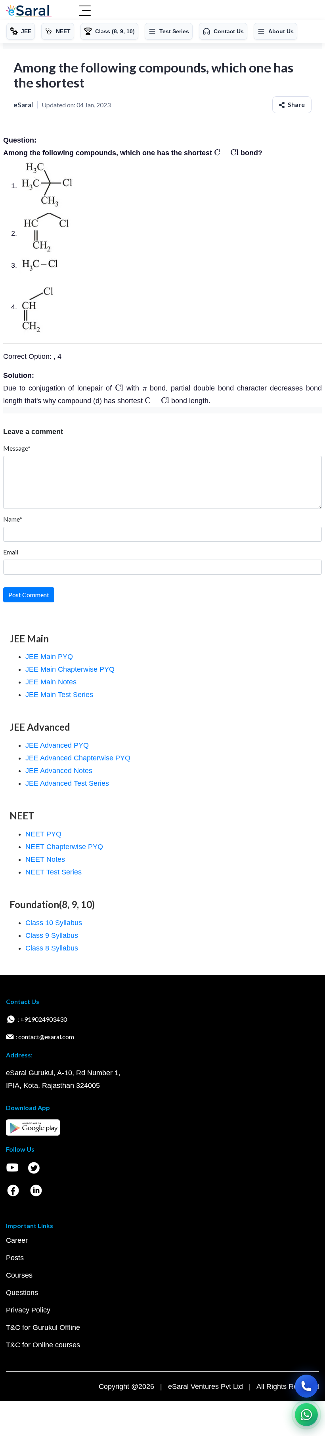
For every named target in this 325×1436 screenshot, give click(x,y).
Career (17, 1240)
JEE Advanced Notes (58, 771)
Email (10, 552)
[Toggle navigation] (85, 11)
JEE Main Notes (50, 682)
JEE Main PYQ (49, 657)
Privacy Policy (28, 1310)
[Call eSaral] (306, 1386)
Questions (22, 1293)
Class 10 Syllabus (53, 923)
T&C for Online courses (43, 1345)
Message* (17, 448)
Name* (12, 519)
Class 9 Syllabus (51, 935)
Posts (15, 1258)
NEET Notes (45, 859)
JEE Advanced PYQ (57, 745)
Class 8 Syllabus (51, 948)
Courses (19, 1275)
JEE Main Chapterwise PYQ (70, 669)
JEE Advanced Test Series (67, 783)
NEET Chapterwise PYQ (64, 847)
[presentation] (226, 153)
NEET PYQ (43, 834)
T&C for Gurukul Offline (43, 1327)
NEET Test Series (53, 872)
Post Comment (28, 594)
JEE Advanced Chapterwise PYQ (77, 758)
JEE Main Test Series (59, 695)
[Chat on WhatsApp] (306, 1414)
